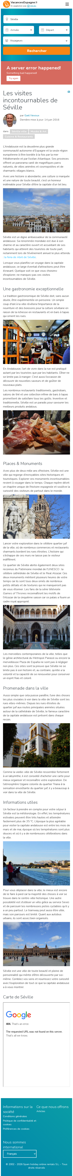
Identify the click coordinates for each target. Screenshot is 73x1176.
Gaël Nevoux (31, 115)
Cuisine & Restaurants (19, 136)
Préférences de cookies (16, 1129)
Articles (40, 1111)
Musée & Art (38, 131)
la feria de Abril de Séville (20, 257)
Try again (13, 78)
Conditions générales (15, 1116)
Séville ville (19, 131)
